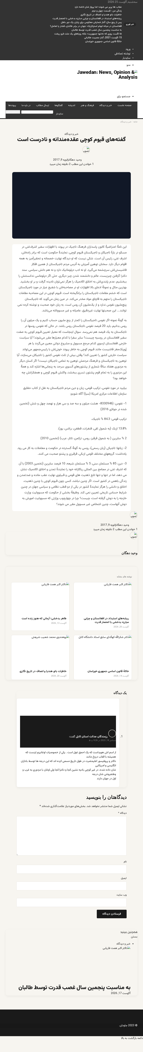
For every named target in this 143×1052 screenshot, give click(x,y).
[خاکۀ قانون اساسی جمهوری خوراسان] (103, 651)
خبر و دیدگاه (105, 105)
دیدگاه (122, 813)
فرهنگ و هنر (87, 105)
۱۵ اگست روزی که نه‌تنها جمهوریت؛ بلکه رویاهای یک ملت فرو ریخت (88, 34)
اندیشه (71, 105)
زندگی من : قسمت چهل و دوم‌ (107, 11)
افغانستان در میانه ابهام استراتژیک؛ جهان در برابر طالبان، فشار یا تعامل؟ (86, 26)
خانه (135, 121)
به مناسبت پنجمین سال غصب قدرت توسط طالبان (97, 30)
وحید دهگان (75, 160)
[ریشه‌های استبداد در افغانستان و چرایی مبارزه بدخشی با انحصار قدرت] (103, 598)
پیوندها (12, 105)
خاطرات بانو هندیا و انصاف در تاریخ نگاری (101, 15)
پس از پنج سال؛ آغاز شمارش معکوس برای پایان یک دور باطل (91, 22)
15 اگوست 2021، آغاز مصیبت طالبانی (103, 38)
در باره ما (26, 105)
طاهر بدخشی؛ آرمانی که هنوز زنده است (44, 619)
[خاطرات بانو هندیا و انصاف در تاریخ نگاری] (40, 651)
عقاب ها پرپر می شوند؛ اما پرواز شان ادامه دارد (98, 7)
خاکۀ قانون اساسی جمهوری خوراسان (103, 42)
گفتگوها (59, 105)
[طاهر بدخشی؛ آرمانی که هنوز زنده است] (40, 598)
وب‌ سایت (121, 895)
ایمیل (124, 878)
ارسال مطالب (42, 105)
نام (125, 862)
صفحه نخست (124, 105)
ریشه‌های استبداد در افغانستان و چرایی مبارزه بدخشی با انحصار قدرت (87, 19)
